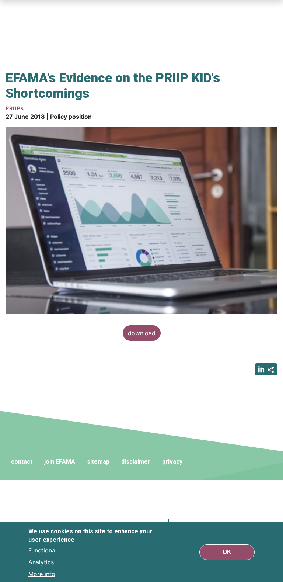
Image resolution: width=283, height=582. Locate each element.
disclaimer (135, 461)
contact (21, 461)
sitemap (98, 461)
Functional (42, 550)
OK (227, 552)
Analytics (41, 562)
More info (41, 574)
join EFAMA (59, 461)
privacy (172, 461)
